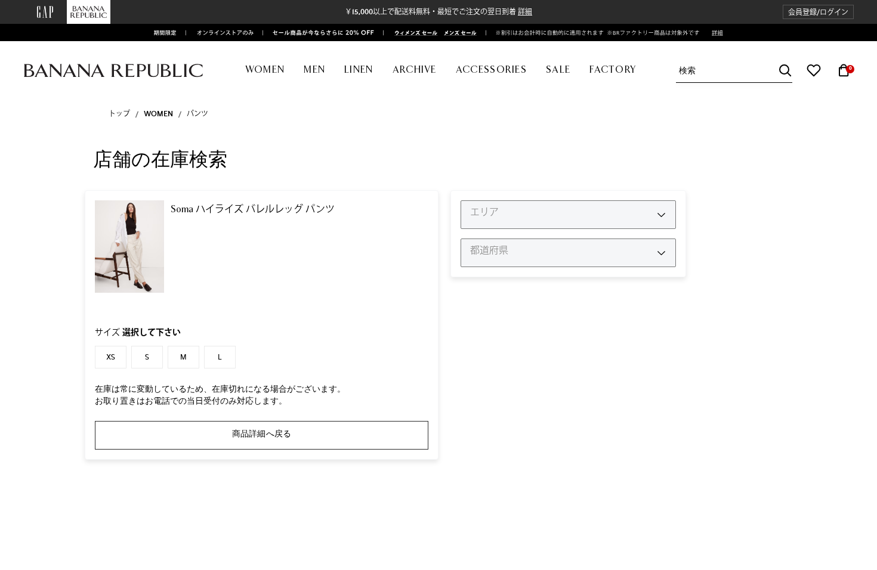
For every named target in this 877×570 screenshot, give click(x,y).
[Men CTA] (458, 32)
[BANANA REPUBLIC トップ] (113, 71)
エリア (484, 212)
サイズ (138, 333)
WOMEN (158, 113)
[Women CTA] (412, 32)
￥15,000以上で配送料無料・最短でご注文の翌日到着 (438, 12)
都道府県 (489, 250)
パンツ (197, 113)
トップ (119, 113)
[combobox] (735, 70)
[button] (818, 12)
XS (110, 357)
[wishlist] (814, 70)
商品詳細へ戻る (262, 433)
